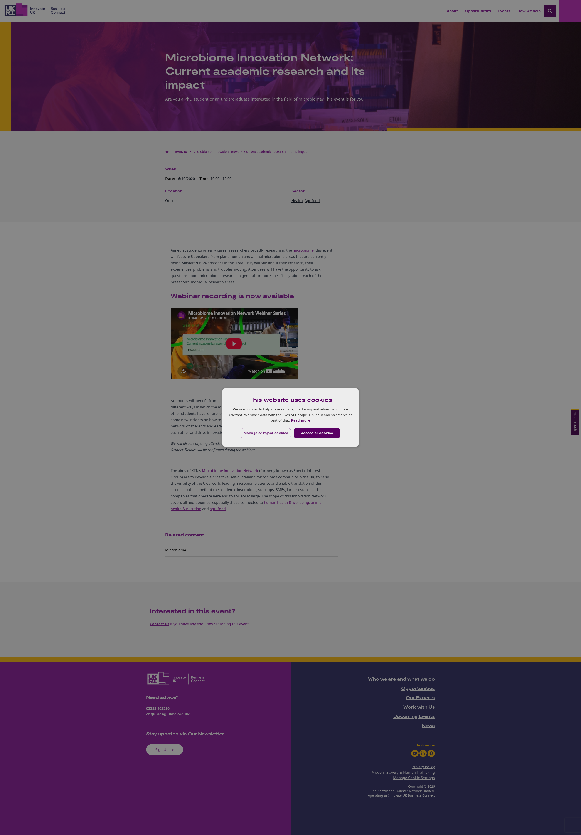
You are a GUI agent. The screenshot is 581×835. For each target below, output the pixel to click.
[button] (265, 433)
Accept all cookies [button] (317, 433)
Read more (300, 420)
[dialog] (290, 417)
